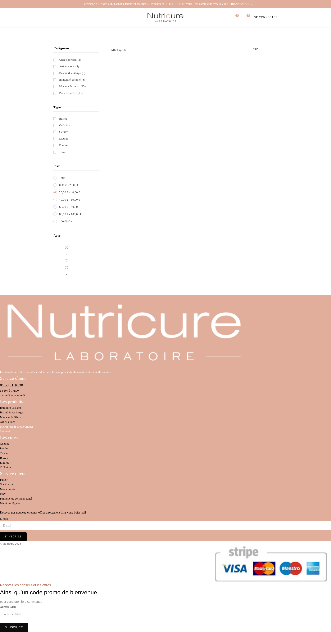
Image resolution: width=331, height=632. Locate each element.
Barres (4, 458)
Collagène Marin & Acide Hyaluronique (137, 118)
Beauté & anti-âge (70, 73)
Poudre (4, 448)
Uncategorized (68, 59)
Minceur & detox (69, 86)
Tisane (4, 453)
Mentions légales (10, 503)
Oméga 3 (251, 113)
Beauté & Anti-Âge (11, 412)
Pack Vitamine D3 (137, 146)
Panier (3, 479)
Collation (5, 467)
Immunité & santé (70, 79)
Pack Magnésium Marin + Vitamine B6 (252, 146)
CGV (3, 494)
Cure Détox (194, 113)
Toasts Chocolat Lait (194, 142)
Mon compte (7, 489)
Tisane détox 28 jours (194, 84)
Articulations (67, 66)
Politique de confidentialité (16, 498)
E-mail (4, 518)
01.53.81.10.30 (11, 385)
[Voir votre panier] (245, 17)
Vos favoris (6, 484)
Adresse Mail (8, 606)
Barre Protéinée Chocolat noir (252, 84)
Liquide (4, 462)
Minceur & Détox (10, 417)
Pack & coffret (68, 93)
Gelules (4, 443)
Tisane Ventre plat (136, 84)
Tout (62, 177)
